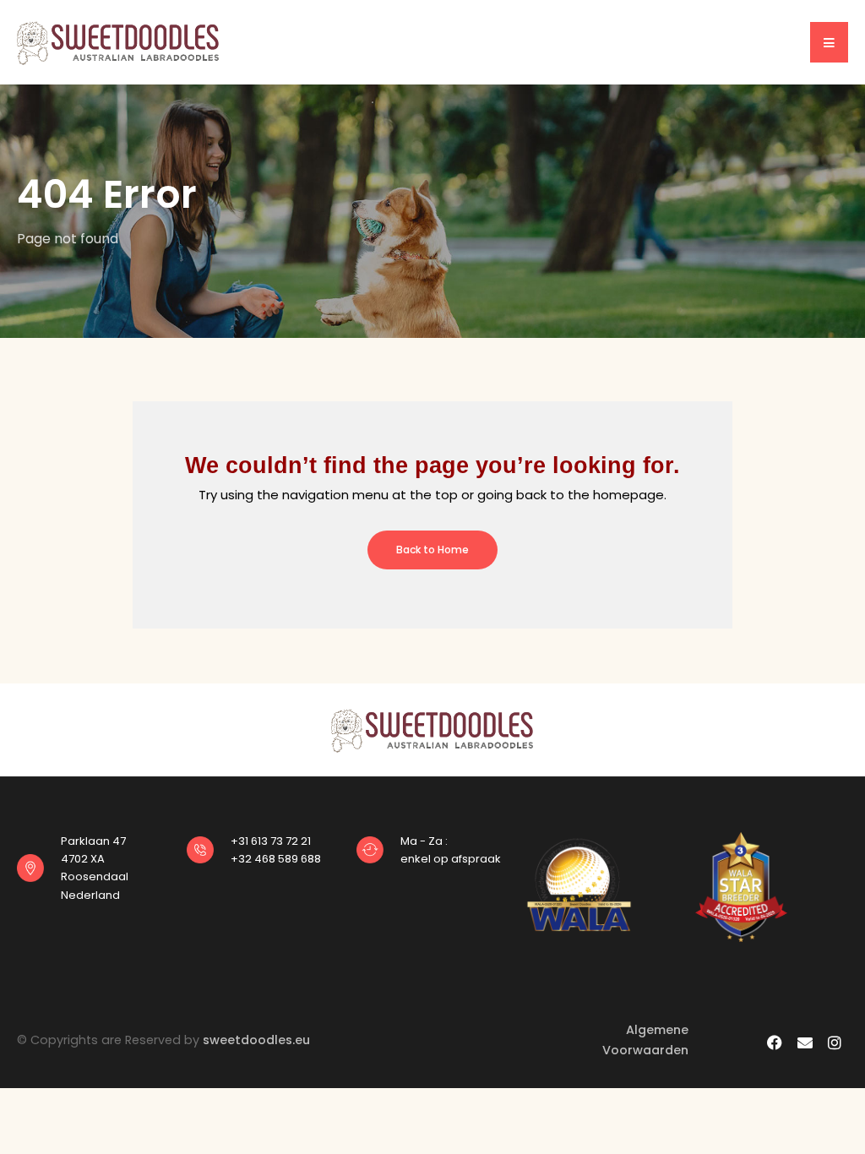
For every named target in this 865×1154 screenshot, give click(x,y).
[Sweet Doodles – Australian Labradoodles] (118, 41)
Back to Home (432, 549)
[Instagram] (834, 1042)
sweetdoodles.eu (256, 1040)
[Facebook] (775, 1042)
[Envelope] (804, 1042)
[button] (829, 42)
